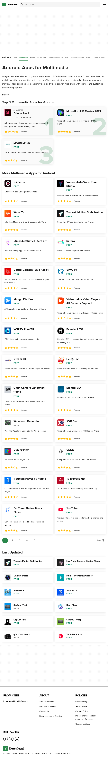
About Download (46, 701)
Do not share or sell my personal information (85, 717)
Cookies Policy (81, 711)
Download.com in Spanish (50, 716)
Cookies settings (82, 724)
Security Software (77, 57)
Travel (88, 57)
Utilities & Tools (99, 57)
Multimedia (23, 57)
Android (5, 57)
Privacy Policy (81, 701)
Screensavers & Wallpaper (58, 57)
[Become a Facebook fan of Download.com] (5, 739)
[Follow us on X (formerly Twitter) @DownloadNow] (11, 739)
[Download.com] (9, 4)
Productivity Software (38, 57)
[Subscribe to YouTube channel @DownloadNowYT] (17, 739)
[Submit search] (22, 4)
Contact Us (44, 711)
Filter (4, 94)
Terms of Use (81, 706)
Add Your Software (47, 706)
